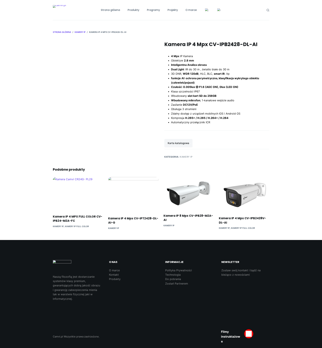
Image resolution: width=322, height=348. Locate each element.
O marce (114, 270)
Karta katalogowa (178, 143)
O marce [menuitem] (191, 10)
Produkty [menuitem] (133, 10)
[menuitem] (207, 10)
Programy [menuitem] (153, 10)
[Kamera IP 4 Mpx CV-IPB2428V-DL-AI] (244, 194)
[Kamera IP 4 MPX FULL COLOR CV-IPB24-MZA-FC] (78, 193)
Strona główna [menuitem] (110, 10)
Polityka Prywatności (178, 270)
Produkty (115, 279)
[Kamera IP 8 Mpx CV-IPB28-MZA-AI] (189, 193)
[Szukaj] (268, 10)
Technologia (173, 274)
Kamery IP (186, 156)
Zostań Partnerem (176, 283)
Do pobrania (173, 279)
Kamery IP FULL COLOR (77, 226)
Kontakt (114, 274)
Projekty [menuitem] (173, 10)
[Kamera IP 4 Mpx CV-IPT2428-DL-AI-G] (133, 194)
